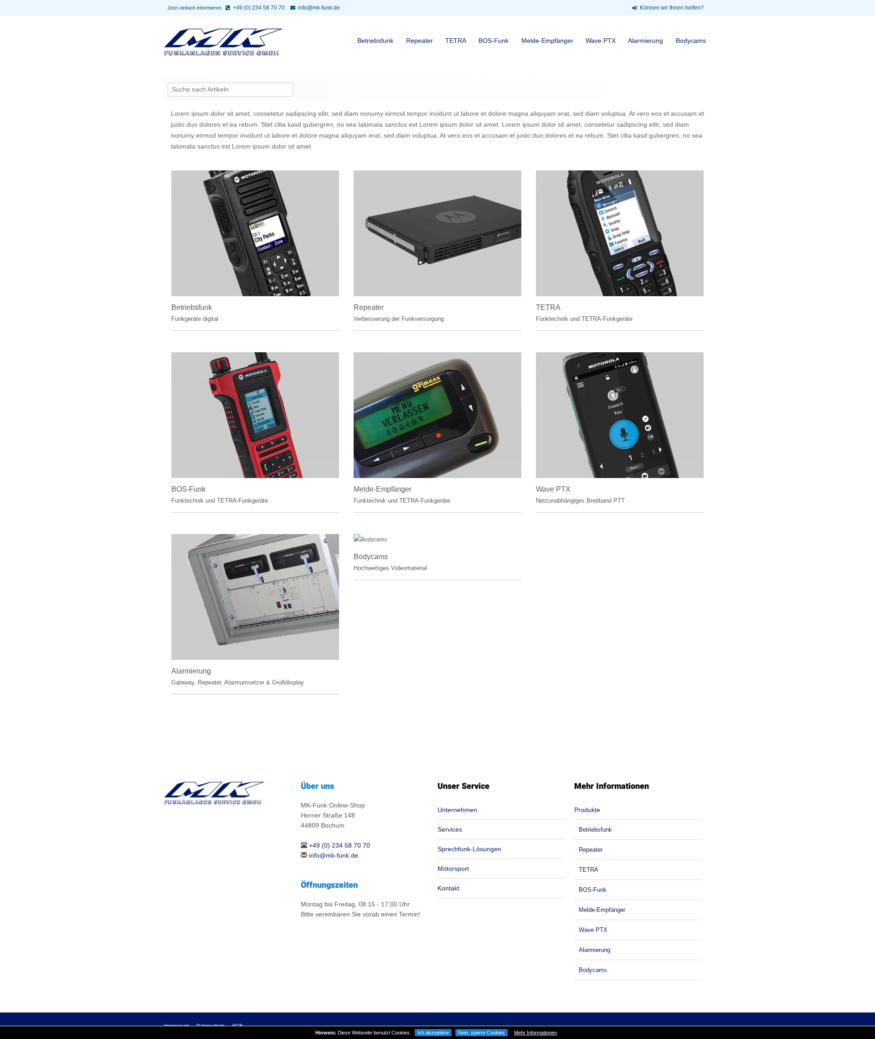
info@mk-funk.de (319, 8)
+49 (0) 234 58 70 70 (259, 8)
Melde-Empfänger (547, 40)
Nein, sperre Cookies (481, 1032)
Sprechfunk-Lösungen (469, 849)
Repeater (419, 40)
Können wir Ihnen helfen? (672, 8)
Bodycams (691, 40)
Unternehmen (457, 809)
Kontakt (448, 888)
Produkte (587, 809)
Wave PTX (601, 40)
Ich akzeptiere (433, 1032)
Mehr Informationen (535, 1032)
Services (450, 829)
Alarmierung (645, 40)
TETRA (455, 40)
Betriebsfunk (375, 40)
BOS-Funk (494, 40)
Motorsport (453, 868)
